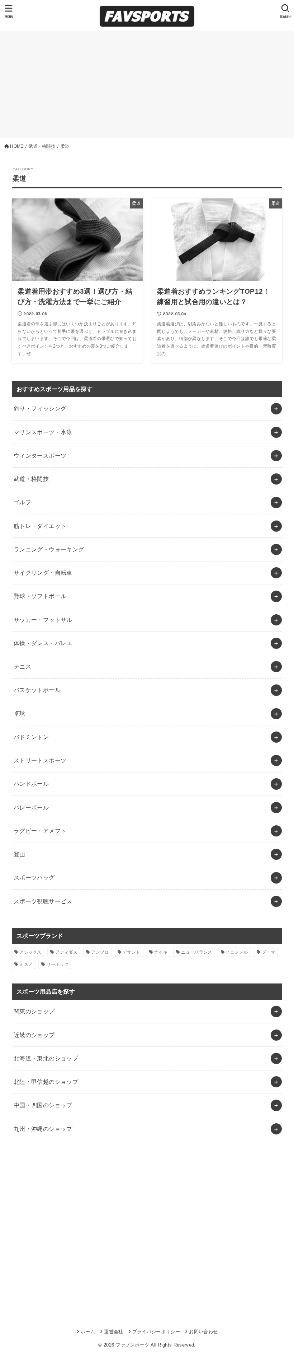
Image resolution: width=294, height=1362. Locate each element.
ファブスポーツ (132, 1345)
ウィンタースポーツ (40, 455)
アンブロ (100, 952)
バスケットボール (37, 690)
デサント (131, 952)
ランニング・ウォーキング (49, 549)
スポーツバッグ (34, 877)
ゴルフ (22, 502)
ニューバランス (196, 952)
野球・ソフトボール (40, 596)
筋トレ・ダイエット (40, 526)
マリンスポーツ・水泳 (43, 432)
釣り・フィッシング (40, 408)
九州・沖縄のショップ (43, 1128)
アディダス (66, 952)
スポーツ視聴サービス (43, 901)
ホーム (88, 1331)
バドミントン (31, 737)
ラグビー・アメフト (40, 830)
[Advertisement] (147, 84)
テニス (22, 666)
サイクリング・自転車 (43, 572)
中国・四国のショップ (43, 1105)
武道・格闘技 (31, 479)
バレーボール (31, 807)
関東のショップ (34, 1011)
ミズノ (26, 964)
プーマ (268, 952)
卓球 (19, 713)
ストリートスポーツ (40, 760)
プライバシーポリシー (156, 1331)
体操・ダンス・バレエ (43, 643)
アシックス (30, 952)
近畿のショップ (34, 1035)
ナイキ (160, 952)
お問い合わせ (203, 1331)
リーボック (58, 964)
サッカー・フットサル (43, 619)
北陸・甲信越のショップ (46, 1081)
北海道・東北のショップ (46, 1058)
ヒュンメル (237, 952)
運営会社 (113, 1331)
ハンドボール (31, 783)
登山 (19, 854)
